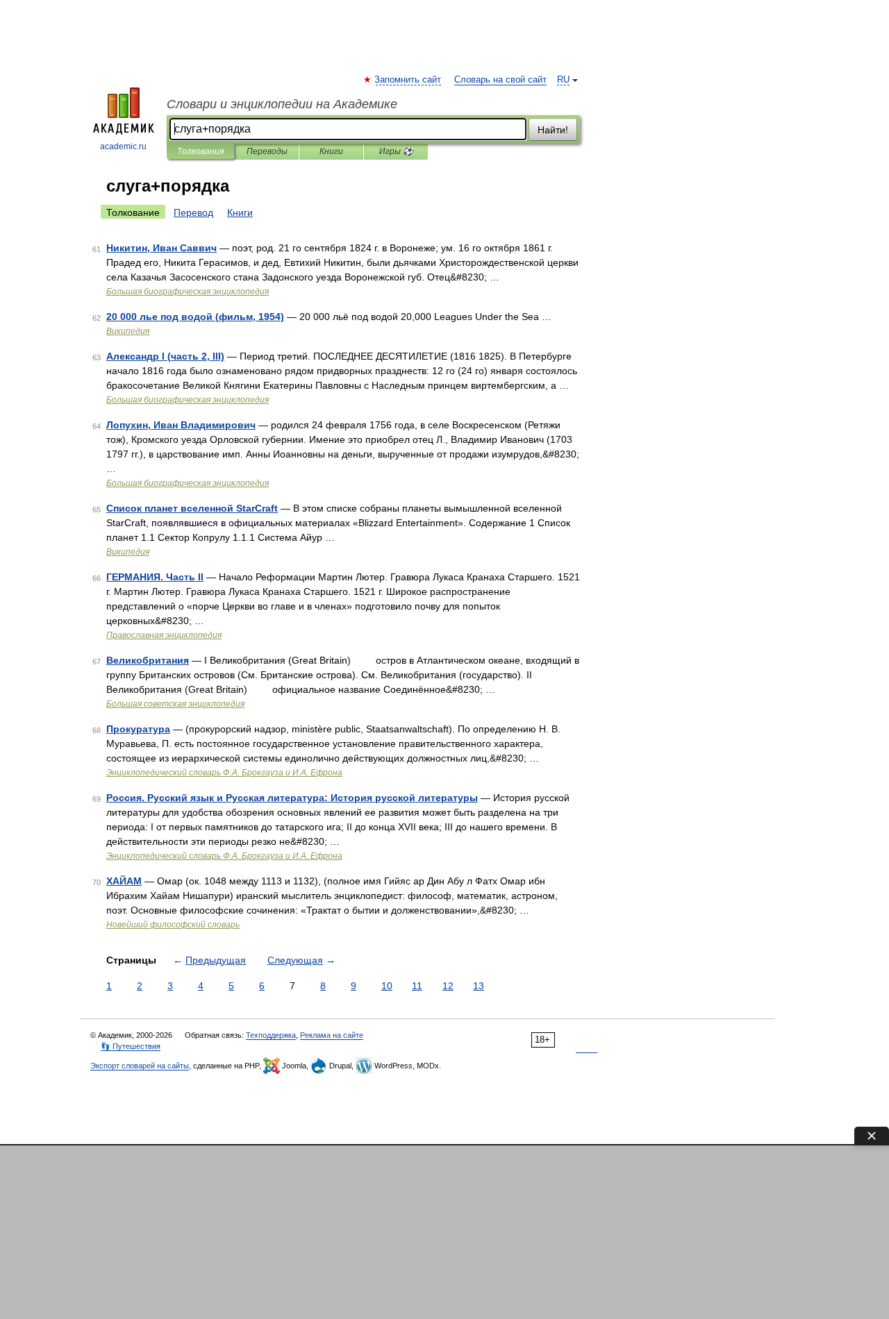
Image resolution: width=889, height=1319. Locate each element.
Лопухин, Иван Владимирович (181, 424)
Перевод (193, 212)
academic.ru (123, 146)
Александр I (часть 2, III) (165, 356)
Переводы (267, 151)
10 (386, 985)
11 (417, 985)
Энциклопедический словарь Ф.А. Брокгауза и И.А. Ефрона (224, 773)
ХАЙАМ (124, 881)
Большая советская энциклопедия (175, 704)
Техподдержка (271, 1035)
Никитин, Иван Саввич (161, 247)
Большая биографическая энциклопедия (187, 291)
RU (563, 80)
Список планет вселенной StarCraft (192, 508)
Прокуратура (138, 728)
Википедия (127, 331)
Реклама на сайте (331, 1035)
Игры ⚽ (396, 151)
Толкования (200, 151)
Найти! (553, 129)
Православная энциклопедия (164, 635)
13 (478, 985)
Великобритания (147, 660)
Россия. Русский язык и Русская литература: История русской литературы (292, 797)
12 (448, 985)
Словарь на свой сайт (500, 80)
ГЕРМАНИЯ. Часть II (154, 576)
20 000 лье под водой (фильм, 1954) (195, 316)
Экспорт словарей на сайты (139, 1065)
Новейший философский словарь (173, 925)
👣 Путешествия (130, 1046)
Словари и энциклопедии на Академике (282, 104)
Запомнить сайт (408, 80)
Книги (331, 151)
